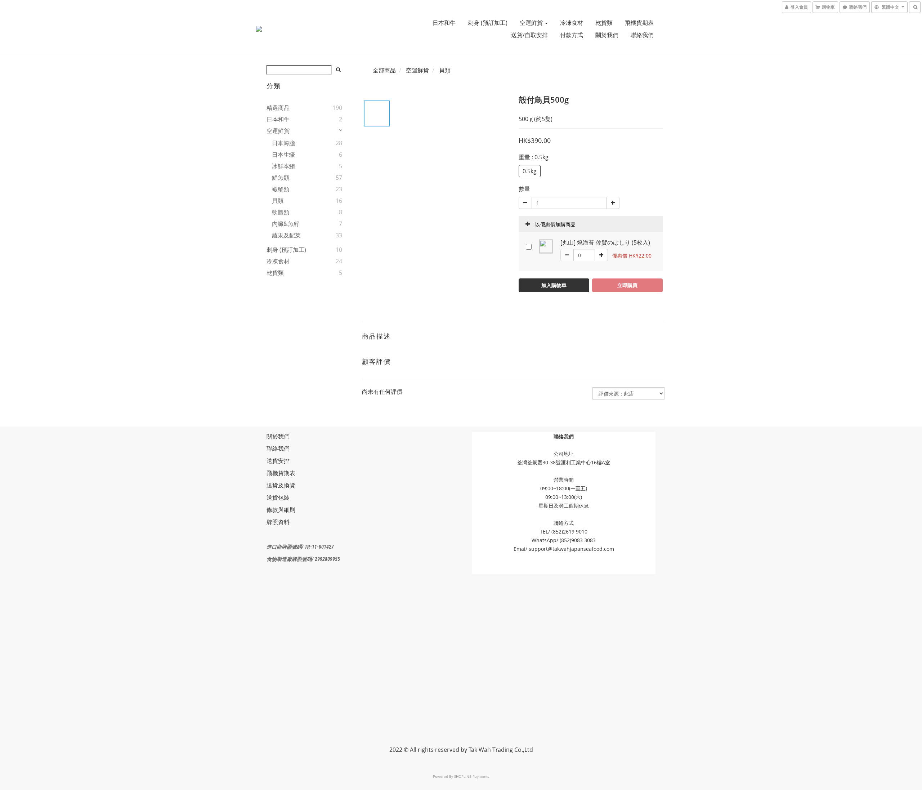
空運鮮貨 (532, 23)
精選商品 (278, 108)
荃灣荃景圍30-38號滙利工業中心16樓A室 (563, 462)
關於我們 (606, 35)
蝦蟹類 (280, 189)
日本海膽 (283, 143)
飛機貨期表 (639, 23)
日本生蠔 (283, 155)
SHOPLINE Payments (471, 776)
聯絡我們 (642, 35)
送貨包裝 (278, 497)
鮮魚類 (280, 178)
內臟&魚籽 (285, 224)
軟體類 (280, 212)
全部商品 (384, 70)
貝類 (277, 201)
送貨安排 (278, 461)
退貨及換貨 (281, 485)
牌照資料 (278, 522)
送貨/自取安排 (529, 35)
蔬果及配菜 (286, 235)
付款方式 (571, 35)
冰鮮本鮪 (283, 166)
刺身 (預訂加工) (487, 23)
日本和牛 (444, 23)
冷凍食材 (571, 23)
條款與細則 (281, 510)
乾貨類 (604, 23)
